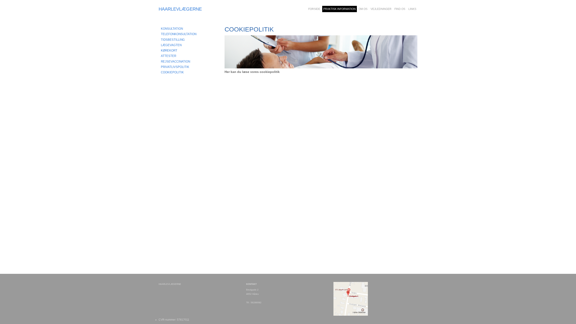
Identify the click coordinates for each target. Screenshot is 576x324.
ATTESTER (168, 56)
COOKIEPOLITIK (172, 72)
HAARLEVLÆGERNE (180, 9)
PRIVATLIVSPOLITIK (175, 67)
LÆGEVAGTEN (171, 45)
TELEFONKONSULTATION (178, 34)
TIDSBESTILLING (173, 39)
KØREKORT (169, 50)
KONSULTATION (172, 28)
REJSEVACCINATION (175, 61)
